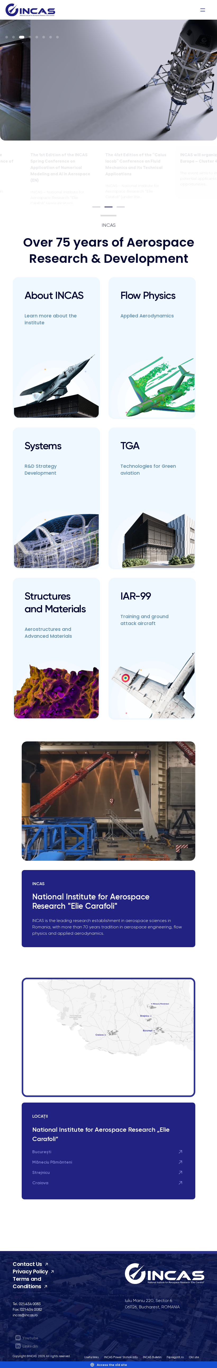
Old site (194, 1357)
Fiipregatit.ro (175, 1357)
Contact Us (27, 1264)
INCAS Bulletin (152, 1357)
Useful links (91, 1357)
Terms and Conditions (27, 1282)
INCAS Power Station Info (121, 1357)
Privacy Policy (30, 1271)
